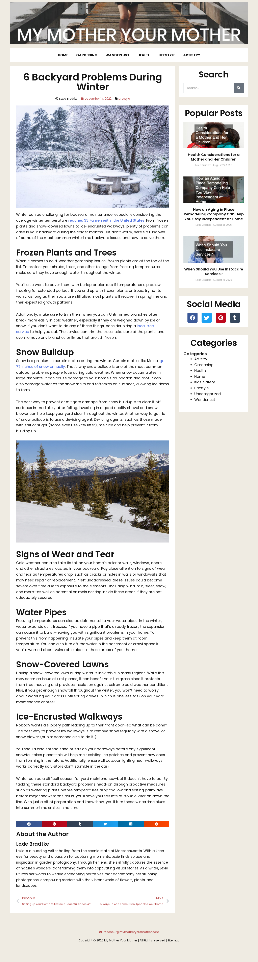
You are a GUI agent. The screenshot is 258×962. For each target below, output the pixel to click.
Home (63, 55)
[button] (29, 824)
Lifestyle (167, 55)
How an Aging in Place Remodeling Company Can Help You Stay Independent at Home (214, 214)
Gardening (86, 55)
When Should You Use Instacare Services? (213, 271)
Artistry (191, 55)
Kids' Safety (204, 382)
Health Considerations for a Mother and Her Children (214, 157)
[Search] (239, 88)
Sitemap (173, 940)
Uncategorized (207, 393)
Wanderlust (117, 55)
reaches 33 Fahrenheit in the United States (106, 220)
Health (144, 55)
